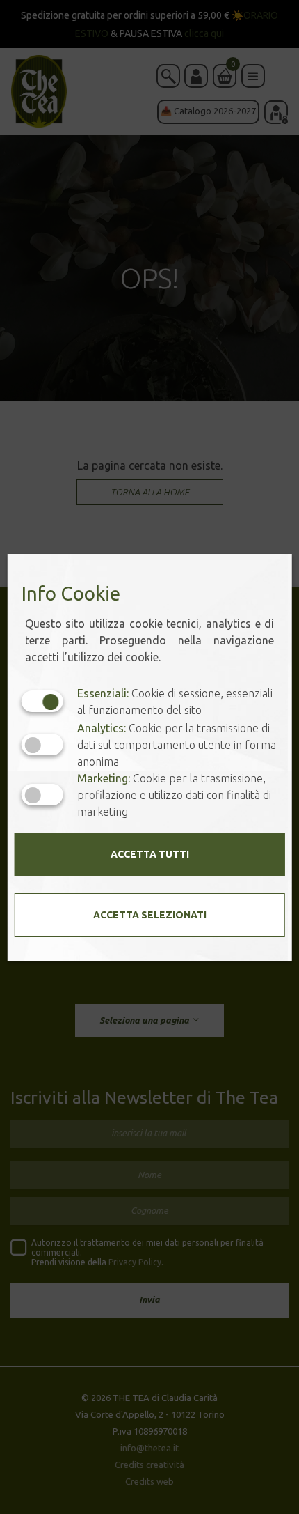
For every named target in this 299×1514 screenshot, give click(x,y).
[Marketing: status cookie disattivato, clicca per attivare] (42, 794)
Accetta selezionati (150, 914)
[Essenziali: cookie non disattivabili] (42, 701)
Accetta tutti (150, 854)
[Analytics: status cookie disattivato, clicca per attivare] (42, 744)
